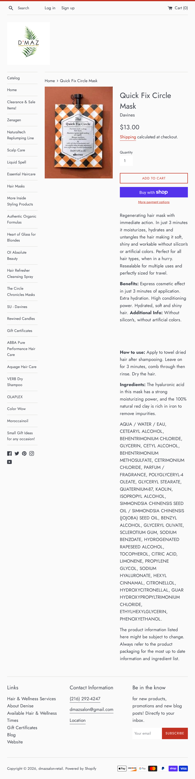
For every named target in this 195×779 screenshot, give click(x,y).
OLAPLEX (15, 397)
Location (78, 720)
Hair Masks (15, 186)
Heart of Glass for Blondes (21, 237)
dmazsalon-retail (51, 768)
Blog (11, 735)
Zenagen (14, 120)
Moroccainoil (17, 421)
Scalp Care (16, 150)
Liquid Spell (16, 162)
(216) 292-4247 (85, 698)
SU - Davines (17, 306)
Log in (50, 8)
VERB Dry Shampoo (15, 382)
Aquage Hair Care (21, 366)
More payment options (154, 202)
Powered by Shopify (80, 768)
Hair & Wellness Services (31, 698)
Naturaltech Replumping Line (20, 135)
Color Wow (16, 408)
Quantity (126, 152)
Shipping (128, 137)
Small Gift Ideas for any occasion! (21, 436)
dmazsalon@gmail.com (91, 709)
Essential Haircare (21, 174)
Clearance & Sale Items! (21, 105)
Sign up (68, 8)
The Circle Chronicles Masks (21, 291)
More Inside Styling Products (20, 201)
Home (12, 90)
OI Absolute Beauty (16, 255)
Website (15, 742)
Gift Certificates (19, 330)
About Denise (20, 706)
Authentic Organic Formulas (21, 219)
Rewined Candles (21, 318)
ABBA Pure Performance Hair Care (21, 348)
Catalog (13, 78)
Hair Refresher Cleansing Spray (20, 273)
